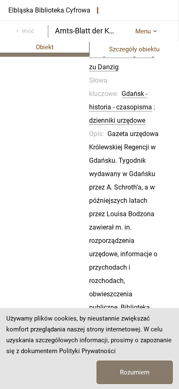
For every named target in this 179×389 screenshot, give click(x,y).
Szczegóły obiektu (134, 49)
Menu (143, 31)
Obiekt (45, 47)
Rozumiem (134, 372)
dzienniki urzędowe (117, 120)
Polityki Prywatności (87, 351)
